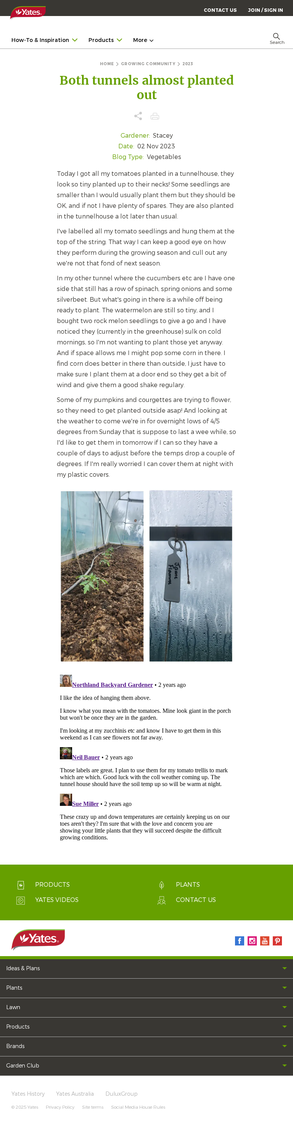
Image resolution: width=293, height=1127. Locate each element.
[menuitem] (265, 10)
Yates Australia (75, 1094)
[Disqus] (146, 767)
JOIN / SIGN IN (265, 10)
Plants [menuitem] (14, 988)
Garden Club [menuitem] (22, 1065)
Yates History (28, 1094)
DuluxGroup (121, 1094)
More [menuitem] (140, 40)
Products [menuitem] (101, 40)
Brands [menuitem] (15, 1046)
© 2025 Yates (24, 1107)
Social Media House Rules (138, 1107)
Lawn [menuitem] (13, 1007)
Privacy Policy (60, 1107)
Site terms (92, 1107)
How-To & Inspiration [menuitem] (40, 40)
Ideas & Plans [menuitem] (23, 968)
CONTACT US (220, 10)
